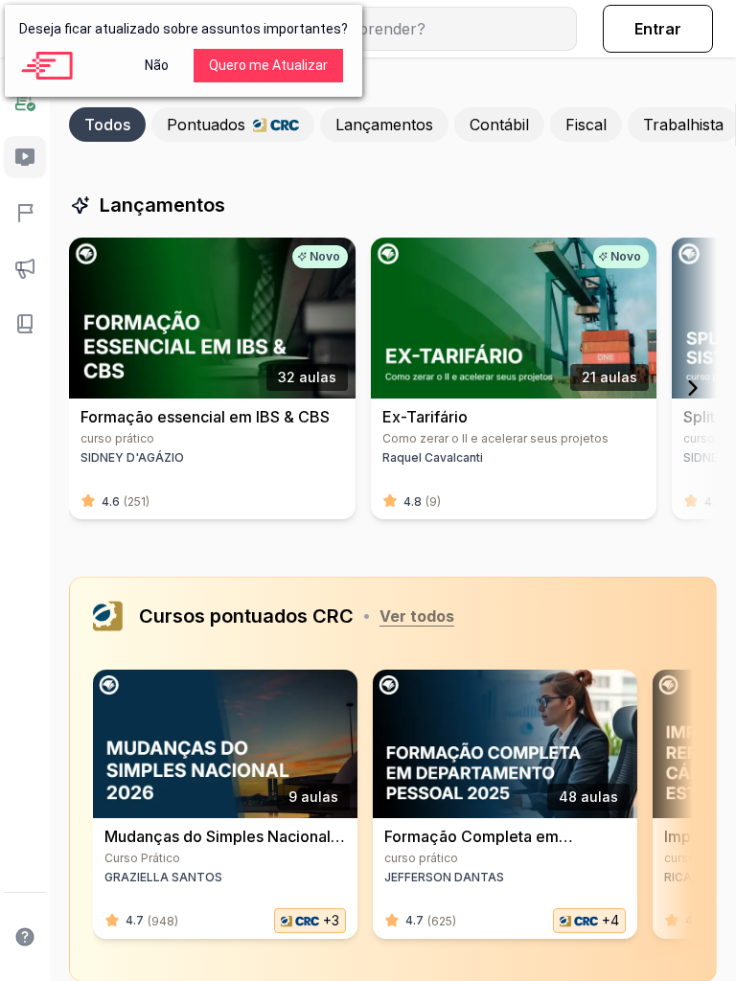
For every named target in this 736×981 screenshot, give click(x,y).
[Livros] (25, 324)
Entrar (657, 28)
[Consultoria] (25, 101)
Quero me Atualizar (268, 65)
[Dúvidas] (25, 937)
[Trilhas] (25, 213)
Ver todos (417, 616)
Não (157, 65)
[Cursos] (25, 157)
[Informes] (25, 268)
